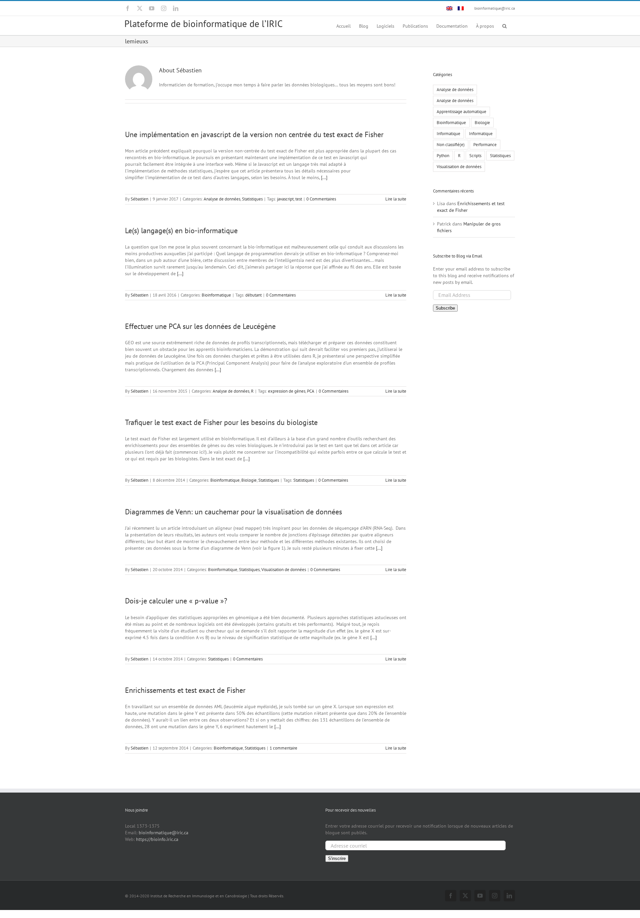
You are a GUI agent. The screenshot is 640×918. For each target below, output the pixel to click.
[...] (324, 177)
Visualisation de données (283, 569)
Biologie (249, 480)
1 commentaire (283, 748)
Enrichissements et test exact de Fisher (185, 690)
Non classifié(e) (451, 144)
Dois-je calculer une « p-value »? (176, 600)
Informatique (448, 133)
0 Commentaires (321, 199)
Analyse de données (222, 199)
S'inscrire (337, 858)
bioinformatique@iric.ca (494, 8)
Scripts (475, 155)
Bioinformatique (216, 295)
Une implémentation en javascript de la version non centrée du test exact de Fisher (254, 134)
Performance (485, 144)
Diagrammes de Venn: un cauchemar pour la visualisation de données (233, 511)
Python (443, 155)
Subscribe (445, 308)
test (298, 199)
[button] (504, 25)
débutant (253, 295)
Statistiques (252, 199)
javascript (285, 199)
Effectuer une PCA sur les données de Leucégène (200, 326)
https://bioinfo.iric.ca (157, 839)
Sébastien (139, 199)
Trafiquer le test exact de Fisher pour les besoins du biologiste (221, 422)
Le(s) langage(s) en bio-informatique (181, 230)
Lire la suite (395, 199)
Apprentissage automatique (461, 111)
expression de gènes (286, 391)
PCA (310, 391)
